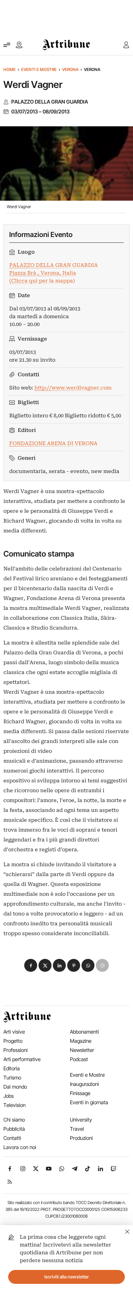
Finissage (80, 1093)
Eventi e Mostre (39, 69)
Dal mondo (15, 1087)
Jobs (8, 1096)
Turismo (12, 1077)
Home (9, 69)
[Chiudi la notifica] (127, 1230)
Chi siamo (14, 1119)
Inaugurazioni (84, 1084)
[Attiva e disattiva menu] (6, 45)
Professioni (15, 1050)
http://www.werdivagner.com (73, 388)
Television (14, 1105)
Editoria (11, 1068)
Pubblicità (14, 1129)
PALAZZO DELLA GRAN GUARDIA (49, 102)
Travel (77, 1129)
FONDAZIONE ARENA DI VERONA (53, 443)
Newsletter (82, 1050)
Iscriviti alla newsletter (66, 1276)
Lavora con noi (19, 1147)
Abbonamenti (84, 1032)
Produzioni (81, 1138)
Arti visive (14, 1032)
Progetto (13, 1041)
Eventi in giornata (89, 1102)
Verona (70, 69)
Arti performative (22, 1059)
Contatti (12, 1138)
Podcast (79, 1059)
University (81, 1119)
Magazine (80, 1041)
